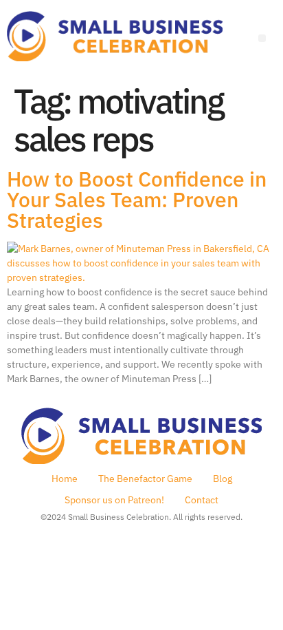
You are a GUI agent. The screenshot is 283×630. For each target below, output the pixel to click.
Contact (201, 500)
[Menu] (262, 38)
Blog (222, 478)
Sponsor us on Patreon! (114, 500)
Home (65, 478)
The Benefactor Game (145, 478)
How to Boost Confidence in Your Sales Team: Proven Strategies (137, 199)
